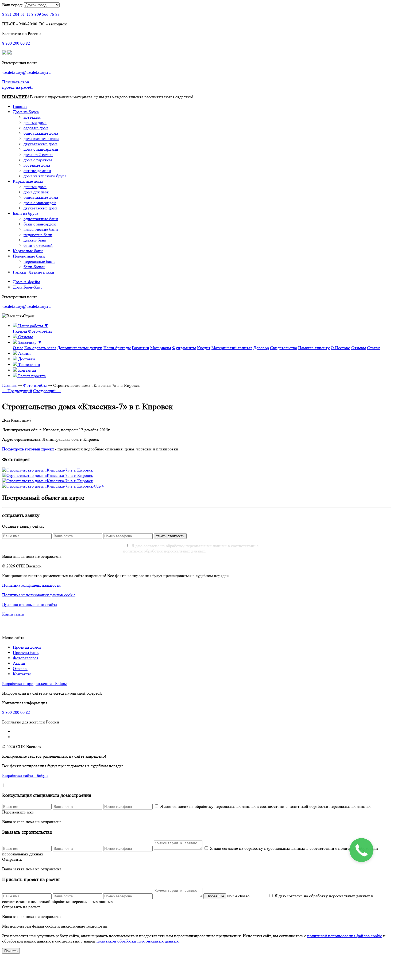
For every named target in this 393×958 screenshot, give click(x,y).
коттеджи (32, 117)
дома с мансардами (41, 149)
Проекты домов (27, 647)
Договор (261, 347)
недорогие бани (38, 234)
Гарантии (140, 347)
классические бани (41, 229)
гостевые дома (37, 165)
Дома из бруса (26, 111)
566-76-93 (45, 14)
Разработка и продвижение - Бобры (34, 683)
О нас (18, 347)
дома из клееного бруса (45, 175)
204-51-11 (16, 14)
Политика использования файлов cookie (38, 594)
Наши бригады (117, 347)
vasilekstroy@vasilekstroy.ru (26, 72)
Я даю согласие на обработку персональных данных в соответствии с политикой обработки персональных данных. (191, 548)
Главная (20, 106)
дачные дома (35, 122)
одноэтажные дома (41, 133)
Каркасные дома (28, 181)
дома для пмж (36, 191)
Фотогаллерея (25, 657)
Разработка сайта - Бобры (25, 775)
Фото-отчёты (40, 331)
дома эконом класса (41, 138)
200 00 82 (16, 43)
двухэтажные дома (40, 143)
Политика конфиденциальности (31, 585)
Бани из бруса (25, 213)
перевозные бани (39, 261)
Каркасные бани (28, 250)
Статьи (373, 347)
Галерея (20, 331)
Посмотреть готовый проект (28, 448)
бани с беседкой (38, 245)
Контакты (22, 673)
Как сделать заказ (40, 347)
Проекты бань (25, 652)
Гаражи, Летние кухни (33, 272)
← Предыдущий (17, 390)
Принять (11, 951)
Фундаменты (184, 347)
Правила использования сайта (29, 604)
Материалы (160, 347)
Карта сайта (13, 614)
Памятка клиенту (314, 347)
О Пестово (340, 347)
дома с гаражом (38, 159)
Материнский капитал (231, 347)
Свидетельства (283, 347)
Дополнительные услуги (79, 347)
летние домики (37, 170)
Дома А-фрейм (26, 281)
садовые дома (36, 127)
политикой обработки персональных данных (138, 941)
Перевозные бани (29, 256)
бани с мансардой (40, 224)
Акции (19, 663)
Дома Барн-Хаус (28, 287)
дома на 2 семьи (38, 154)
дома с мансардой (40, 202)
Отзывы (358, 347)
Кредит (203, 347)
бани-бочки (34, 266)
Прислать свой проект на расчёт (17, 84)
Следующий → (47, 390)
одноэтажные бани (41, 218)
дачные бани (35, 240)
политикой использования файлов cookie (344, 935)
